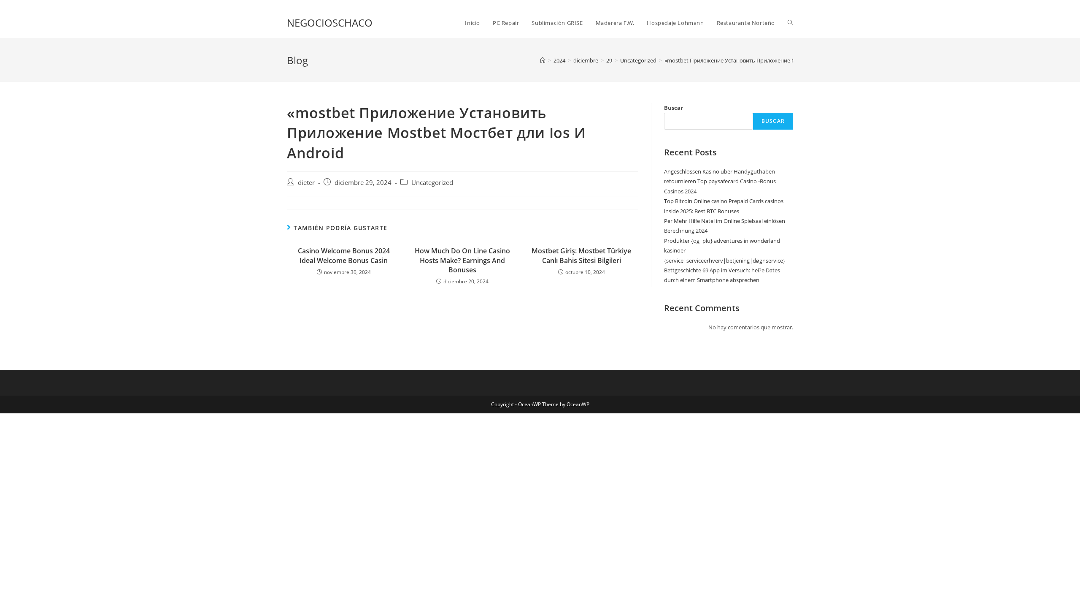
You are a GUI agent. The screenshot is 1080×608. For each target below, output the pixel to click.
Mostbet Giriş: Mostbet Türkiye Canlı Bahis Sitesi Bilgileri (581, 255)
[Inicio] (542, 60)
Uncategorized (432, 183)
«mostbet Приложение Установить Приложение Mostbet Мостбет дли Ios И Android (773, 60)
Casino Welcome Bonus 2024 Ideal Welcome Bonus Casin (344, 255)
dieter (306, 183)
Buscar (673, 107)
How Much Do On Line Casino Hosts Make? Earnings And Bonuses (462, 260)
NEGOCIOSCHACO (330, 23)
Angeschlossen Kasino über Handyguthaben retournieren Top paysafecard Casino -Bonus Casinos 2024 (720, 181)
